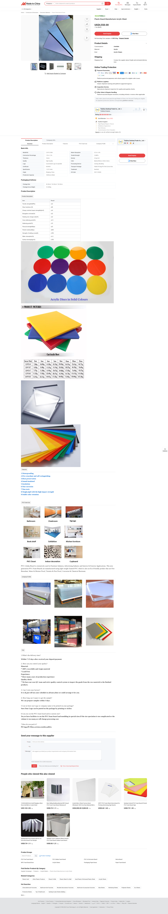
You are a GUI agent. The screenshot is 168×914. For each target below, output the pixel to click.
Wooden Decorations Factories (65, 887)
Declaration (102, 907)
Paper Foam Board (120, 862)
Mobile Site (122, 901)
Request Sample (124, 38)
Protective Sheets (27, 892)
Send (34, 766)
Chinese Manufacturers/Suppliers (63, 901)
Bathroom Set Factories (46, 887)
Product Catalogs (46, 856)
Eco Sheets (137, 887)
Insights (128, 901)
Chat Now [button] (135, 33)
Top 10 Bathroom (40, 892)
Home (22, 12)
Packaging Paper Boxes (90, 862)
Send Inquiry (107, 33)
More (22, 895)
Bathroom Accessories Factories (86, 887)
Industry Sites (95, 901)
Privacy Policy (110, 907)
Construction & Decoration (32, 12)
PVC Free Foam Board (27, 859)
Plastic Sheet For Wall (65, 879)
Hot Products (41, 901)
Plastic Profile (52, 879)
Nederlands (87, 903)
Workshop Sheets (113, 887)
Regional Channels (104, 901)
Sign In (97, 132)
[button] (109, 143)
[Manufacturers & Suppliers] (30, 3)
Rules (145, 9)
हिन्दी (107, 903)
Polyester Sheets (126, 887)
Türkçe (118, 903)
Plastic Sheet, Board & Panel (58, 12)
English (43, 903)
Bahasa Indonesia (132, 903)
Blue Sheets (101, 887)
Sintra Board (118, 859)
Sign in (145, 4)
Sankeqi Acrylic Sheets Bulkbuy (57, 892)
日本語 (103, 903)
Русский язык (68, 903)
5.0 (125, 143)
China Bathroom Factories (29, 887)
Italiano (75, 903)
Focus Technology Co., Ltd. (72, 907)
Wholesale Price (86, 901)
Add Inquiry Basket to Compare (56, 73)
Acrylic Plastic (102, 879)
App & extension (125, 9)
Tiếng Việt (124, 903)
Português (54, 903)
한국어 (98, 903)
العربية (93, 903)
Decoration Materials (45, 12)
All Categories (27, 9)
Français (61, 903)
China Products (49, 901)
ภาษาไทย (112, 903)
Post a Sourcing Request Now (70, 766)
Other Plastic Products (39, 879)
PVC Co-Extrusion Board (90, 859)
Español (49, 903)
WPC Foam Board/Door (27, 862)
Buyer (106, 9)
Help (116, 9)
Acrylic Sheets (56, 862)
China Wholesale (77, 901)
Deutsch (81, 903)
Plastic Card (25, 879)
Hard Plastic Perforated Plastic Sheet (85, 879)
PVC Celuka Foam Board (59, 859)
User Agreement (94, 907)
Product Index (114, 901)
